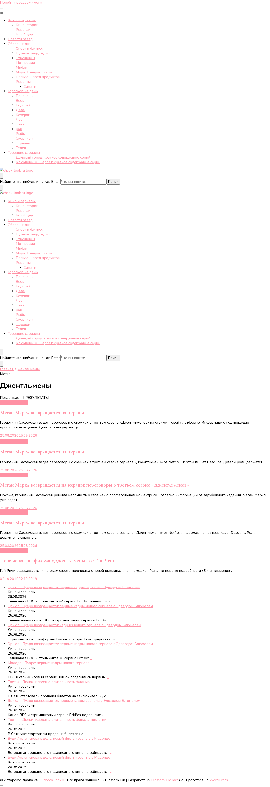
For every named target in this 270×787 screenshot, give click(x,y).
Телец (21, 147)
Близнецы (24, 95)
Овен (20, 124)
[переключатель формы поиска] (1, 176)
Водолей (23, 105)
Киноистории (27, 24)
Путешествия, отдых (33, 53)
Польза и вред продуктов (38, 77)
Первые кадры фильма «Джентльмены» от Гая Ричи (57, 560)
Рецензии (24, 29)
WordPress (219, 780)
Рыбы (21, 133)
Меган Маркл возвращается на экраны (42, 412)
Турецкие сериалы (24, 152)
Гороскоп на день (23, 91)
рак (19, 129)
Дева (20, 110)
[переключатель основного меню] (1, 8)
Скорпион (24, 138)
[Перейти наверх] (1, 785)
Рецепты (23, 81)
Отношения (25, 58)
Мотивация (25, 62)
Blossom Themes (164, 780)
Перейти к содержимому (21, 2)
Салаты (30, 86)
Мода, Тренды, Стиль (34, 72)
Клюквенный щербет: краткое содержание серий (58, 162)
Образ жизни (19, 43)
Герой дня (24, 34)
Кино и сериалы (22, 20)
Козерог (23, 114)
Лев (19, 119)
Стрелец (23, 143)
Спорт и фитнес (29, 48)
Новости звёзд (20, 39)
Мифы (21, 67)
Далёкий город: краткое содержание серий (53, 157)
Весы (20, 100)
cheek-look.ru (54, 780)
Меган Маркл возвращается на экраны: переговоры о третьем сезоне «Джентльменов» (94, 485)
